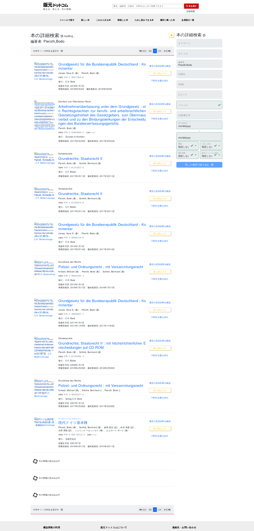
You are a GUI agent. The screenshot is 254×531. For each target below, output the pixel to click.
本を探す (192, 6)
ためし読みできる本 (144, 20)
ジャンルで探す (67, 20)
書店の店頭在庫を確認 (160, 65)
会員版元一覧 (188, 20)
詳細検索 (191, 11)
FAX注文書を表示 (160, 80)
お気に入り (161, 73)
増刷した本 (122, 20)
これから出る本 (103, 20)
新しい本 (85, 20)
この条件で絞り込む (200, 164)
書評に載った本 (167, 20)
